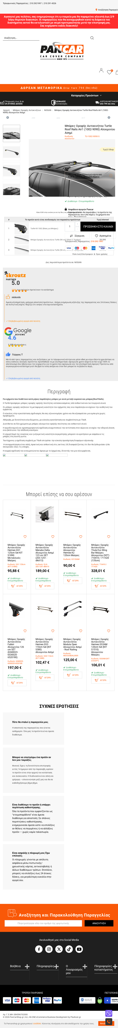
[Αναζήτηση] (92, 38)
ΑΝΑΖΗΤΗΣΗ (99, 923)
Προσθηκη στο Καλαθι (98, 226)
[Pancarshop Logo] (62, 50)
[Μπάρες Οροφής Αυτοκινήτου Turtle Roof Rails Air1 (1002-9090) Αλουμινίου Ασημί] (72, 168)
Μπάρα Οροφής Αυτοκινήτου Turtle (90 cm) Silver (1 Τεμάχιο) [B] (57, 250)
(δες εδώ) (91, 88)
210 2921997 (36, 3)
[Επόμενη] (109, 118)
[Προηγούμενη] (7, 118)
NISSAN (77, 262)
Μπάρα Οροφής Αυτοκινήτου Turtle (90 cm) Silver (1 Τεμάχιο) (56, 240)
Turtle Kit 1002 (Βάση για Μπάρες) (44, 228)
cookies (37, 1023)
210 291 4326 (50, 3)
